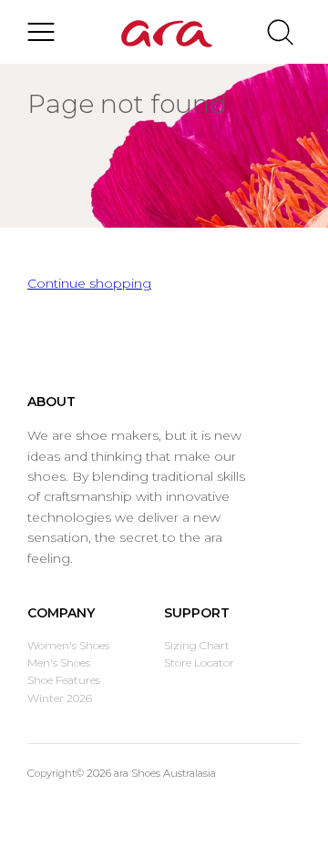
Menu (41, 32)
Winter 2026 (59, 698)
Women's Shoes (68, 645)
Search (280, 32)
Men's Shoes (58, 662)
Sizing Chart (197, 645)
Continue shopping (89, 283)
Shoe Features (63, 680)
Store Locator (199, 662)
